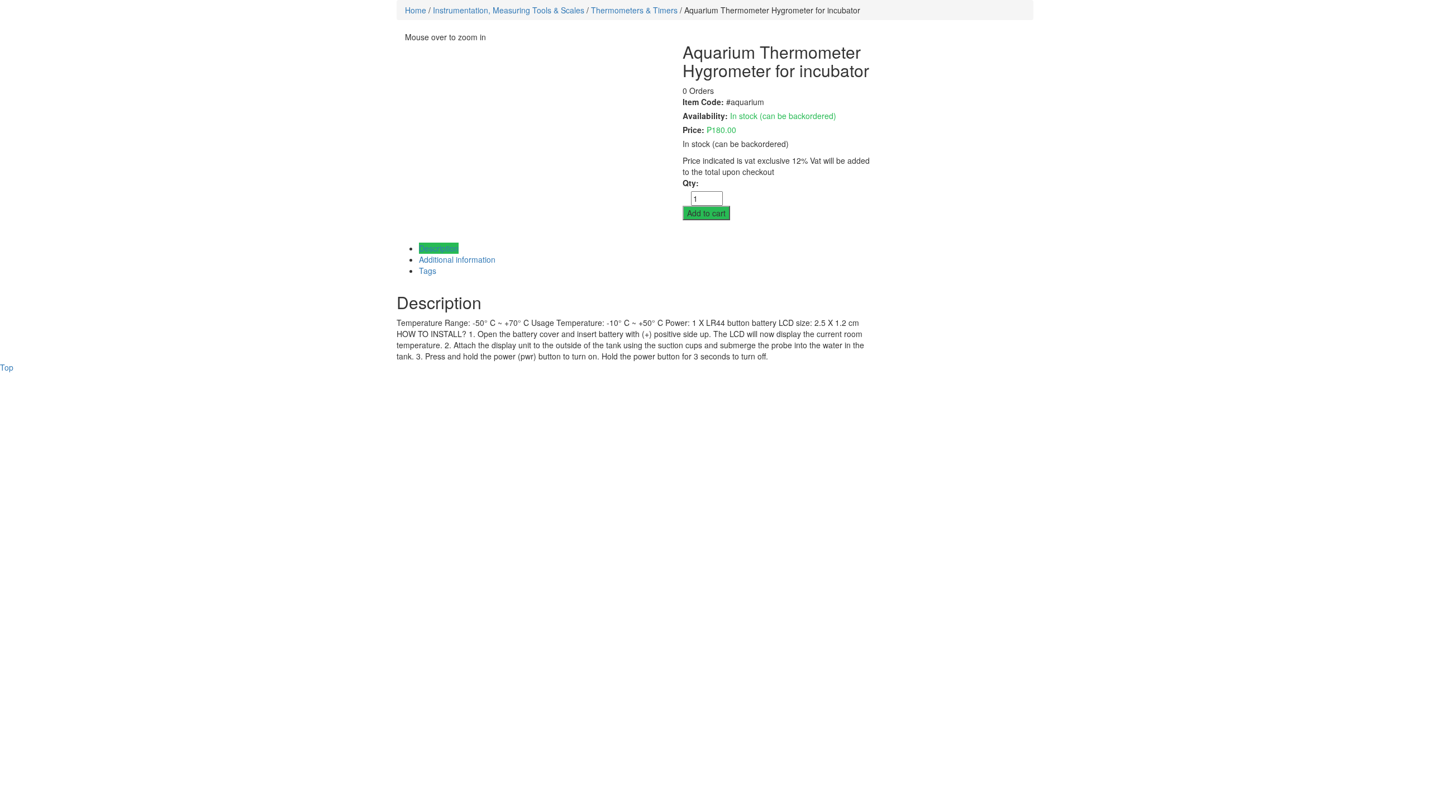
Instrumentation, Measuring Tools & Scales (508, 10)
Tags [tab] (427, 270)
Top (6, 367)
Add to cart (706, 213)
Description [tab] (439, 248)
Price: (693, 129)
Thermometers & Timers (634, 10)
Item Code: (703, 101)
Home (415, 10)
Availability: (705, 115)
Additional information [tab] (457, 259)
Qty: (691, 182)
